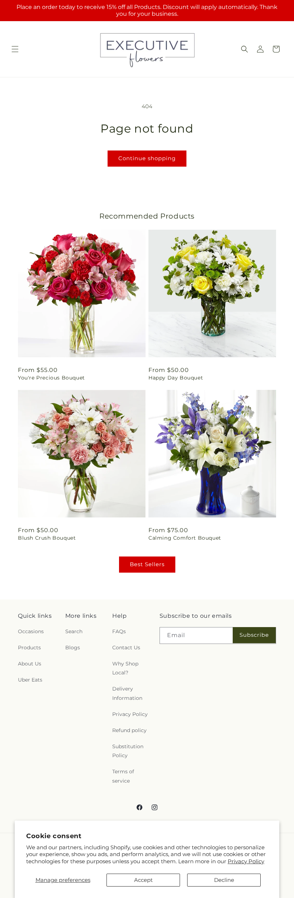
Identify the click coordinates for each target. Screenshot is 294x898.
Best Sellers (147, 564)
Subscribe (254, 634)
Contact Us (126, 647)
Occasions (31, 631)
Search (73, 631)
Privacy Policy (246, 861)
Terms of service (123, 776)
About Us (29, 663)
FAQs (119, 631)
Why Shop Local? (125, 668)
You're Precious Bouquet (51, 377)
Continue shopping (147, 158)
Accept (143, 879)
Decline (224, 879)
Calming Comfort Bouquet (184, 538)
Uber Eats (30, 680)
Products (29, 647)
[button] (15, 49)
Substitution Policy (127, 751)
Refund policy (129, 730)
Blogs (72, 647)
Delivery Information (127, 693)
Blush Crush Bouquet (47, 538)
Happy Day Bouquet (175, 377)
